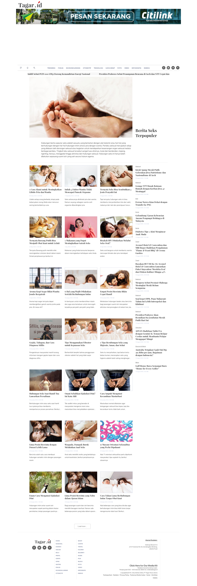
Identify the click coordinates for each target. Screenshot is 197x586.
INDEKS (147, 68)
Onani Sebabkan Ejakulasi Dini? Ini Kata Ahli (80, 394)
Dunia (137, 212)
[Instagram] (177, 67)
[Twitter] (168, 67)
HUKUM (58, 549)
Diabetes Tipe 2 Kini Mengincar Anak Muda (150, 232)
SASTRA (58, 564)
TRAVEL (80, 546)
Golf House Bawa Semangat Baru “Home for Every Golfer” (151, 367)
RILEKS (80, 561)
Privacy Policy (124, 575)
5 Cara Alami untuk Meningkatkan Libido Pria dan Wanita (45, 190)
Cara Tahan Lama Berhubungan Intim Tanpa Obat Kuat (115, 496)
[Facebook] (163, 67)
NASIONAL (59, 544)
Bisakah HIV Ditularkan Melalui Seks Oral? (115, 241)
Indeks (155, 578)
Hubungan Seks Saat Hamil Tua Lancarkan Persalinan (44, 394)
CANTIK (80, 544)
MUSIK (80, 555)
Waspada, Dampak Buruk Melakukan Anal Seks (77, 445)
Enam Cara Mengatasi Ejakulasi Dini (44, 496)
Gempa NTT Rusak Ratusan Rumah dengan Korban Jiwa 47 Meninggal (150, 188)
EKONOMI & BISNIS (73, 68)
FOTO (119, 68)
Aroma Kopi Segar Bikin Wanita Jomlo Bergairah (44, 292)
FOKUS (60, 68)
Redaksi (116, 575)
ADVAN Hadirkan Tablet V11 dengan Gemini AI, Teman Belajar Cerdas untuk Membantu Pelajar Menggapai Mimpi (151, 334)
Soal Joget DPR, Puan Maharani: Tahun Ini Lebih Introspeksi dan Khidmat (150, 301)
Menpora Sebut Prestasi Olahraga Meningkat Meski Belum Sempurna (151, 285)
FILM (79, 558)
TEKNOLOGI (98, 68)
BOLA (57, 552)
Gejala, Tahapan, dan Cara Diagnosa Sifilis (41, 343)
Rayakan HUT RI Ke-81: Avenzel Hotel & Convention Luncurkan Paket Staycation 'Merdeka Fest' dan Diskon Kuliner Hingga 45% (150, 267)
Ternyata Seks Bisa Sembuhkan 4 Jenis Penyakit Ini (115, 190)
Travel (137, 241)
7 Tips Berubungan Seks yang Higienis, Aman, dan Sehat (114, 343)
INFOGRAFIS (136, 68)
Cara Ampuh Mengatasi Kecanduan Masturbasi (111, 394)
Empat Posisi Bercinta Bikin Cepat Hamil (113, 292)
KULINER (80, 549)
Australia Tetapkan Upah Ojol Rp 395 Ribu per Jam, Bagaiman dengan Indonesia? (151, 352)
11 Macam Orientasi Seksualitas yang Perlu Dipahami (115, 445)
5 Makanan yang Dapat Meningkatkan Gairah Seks (77, 241)
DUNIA (58, 541)
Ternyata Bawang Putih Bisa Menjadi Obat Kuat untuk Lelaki (44, 241)
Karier (148, 575)
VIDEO (126, 68)
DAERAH (58, 546)
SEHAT (80, 541)
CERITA (58, 558)
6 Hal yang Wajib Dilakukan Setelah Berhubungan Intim (78, 292)
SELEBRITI (81, 552)
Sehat (137, 228)
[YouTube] (173, 67)
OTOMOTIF (87, 68)
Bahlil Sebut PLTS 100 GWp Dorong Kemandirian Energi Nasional (39, 73)
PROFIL (58, 555)
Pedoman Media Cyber (138, 575)
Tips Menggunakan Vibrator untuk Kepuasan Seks (78, 343)
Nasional (138, 166)
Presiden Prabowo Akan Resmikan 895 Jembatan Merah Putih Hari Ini (150, 317)
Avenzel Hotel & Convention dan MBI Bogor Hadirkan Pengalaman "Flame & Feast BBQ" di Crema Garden (151, 248)
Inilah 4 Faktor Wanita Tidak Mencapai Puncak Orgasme (78, 190)
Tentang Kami (107, 575)
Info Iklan (154, 575)
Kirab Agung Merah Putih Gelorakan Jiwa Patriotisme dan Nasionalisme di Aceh (150, 172)
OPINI (57, 561)
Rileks (137, 362)
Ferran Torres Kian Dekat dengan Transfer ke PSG (151, 203)
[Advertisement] (98, 45)
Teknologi (138, 327)
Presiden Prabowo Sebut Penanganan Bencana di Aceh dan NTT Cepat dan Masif (118, 73)
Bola (136, 198)
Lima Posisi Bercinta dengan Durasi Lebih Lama (42, 445)
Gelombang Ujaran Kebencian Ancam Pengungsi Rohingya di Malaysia (149, 218)
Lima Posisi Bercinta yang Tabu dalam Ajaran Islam (80, 496)
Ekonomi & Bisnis (140, 346)
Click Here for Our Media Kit (143, 565)
